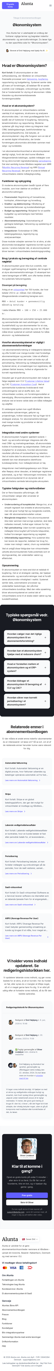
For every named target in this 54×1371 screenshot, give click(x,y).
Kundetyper (7, 1328)
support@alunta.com (15, 1212)
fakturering (32, 79)
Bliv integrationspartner (13, 1332)
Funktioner (7, 1323)
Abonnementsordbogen (13, 1310)
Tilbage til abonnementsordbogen (27, 18)
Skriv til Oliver (27, 1202)
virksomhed (18, 289)
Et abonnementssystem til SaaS (17, 1293)
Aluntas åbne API (10, 1305)
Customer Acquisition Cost (23, 384)
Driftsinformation (10, 1341)
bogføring (43, 79)
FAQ (4, 1346)
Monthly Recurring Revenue (16, 167)
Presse (5, 1314)
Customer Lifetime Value (37, 381)
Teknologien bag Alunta (13, 1284)
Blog (4, 1319)
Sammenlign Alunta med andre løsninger (21, 1337)
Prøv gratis (27, 1195)
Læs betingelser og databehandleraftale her (20, 1363)
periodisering (45, 161)
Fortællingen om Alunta (13, 1280)
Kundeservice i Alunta (12, 1289)
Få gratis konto (10, 5)
